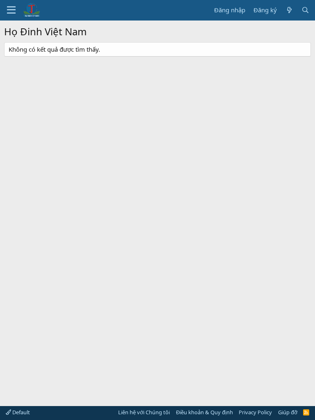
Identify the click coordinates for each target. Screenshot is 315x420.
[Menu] (11, 10)
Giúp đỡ (287, 412)
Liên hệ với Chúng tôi (144, 412)
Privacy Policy (255, 412)
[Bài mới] (289, 10)
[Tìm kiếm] (305, 10)
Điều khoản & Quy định (204, 412)
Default (20, 412)
